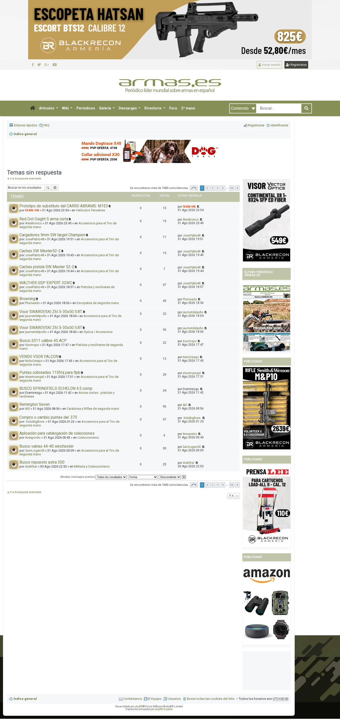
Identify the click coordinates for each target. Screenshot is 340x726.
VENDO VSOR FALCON (38, 356)
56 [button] (231, 188)
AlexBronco (33, 223)
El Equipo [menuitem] (155, 699)
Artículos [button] (47, 108)
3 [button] (212, 188)
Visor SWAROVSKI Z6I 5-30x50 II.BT (50, 327)
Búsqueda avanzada (55, 188)
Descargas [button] (128, 108)
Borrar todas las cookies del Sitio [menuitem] (211, 699)
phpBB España (163, 709)
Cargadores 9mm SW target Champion (52, 235)
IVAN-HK (32, 210)
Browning (27, 299)
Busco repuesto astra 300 (41, 462)
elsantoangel (34, 377)
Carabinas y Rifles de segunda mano (93, 408)
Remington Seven (34, 404)
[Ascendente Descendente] (170, 477)
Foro (173, 108)
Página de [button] (194, 188)
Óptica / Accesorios (98, 332)
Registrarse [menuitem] (256, 125)
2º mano (188, 108)
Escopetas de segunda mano (98, 303)
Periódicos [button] (85, 108)
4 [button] (218, 188)
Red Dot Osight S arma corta (43, 219)
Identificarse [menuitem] (279, 125)
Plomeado (32, 303)
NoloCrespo (34, 361)
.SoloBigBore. (35, 421)
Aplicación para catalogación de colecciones (57, 433)
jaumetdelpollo (36, 316)
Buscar (48, 188)
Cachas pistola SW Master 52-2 (46, 267)
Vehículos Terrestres (90, 210)
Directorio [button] (153, 108)
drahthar (31, 466)
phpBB (139, 706)
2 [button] (207, 188)
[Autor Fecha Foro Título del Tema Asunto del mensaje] (143, 477)
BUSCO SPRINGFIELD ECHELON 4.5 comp (55, 388)
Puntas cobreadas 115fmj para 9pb (49, 372)
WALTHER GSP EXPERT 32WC (45, 283)
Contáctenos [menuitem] (132, 699)
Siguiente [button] (237, 188)
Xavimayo (32, 345)
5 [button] (223, 188)
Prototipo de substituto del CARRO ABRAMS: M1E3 (63, 206)
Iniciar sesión (271, 65)
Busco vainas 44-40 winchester (46, 446)
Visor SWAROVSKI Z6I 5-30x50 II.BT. (50, 312)
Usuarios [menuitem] (174, 699)
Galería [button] (105, 108)
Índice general (25, 699)
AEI (27, 408)
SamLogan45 (34, 450)
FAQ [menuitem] (46, 125)
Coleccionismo (88, 437)
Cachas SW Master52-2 (40, 251)
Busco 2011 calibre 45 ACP (43, 340)
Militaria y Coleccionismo (92, 466)
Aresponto (33, 437)
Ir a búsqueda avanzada (25, 492)
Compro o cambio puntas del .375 (48, 417)
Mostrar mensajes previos (78, 477)
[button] (32, 108)
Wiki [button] (66, 108)
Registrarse (298, 65)
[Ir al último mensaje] (197, 206)
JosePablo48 (34, 239)
